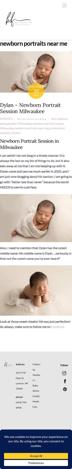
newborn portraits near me (31, 128)
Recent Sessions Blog (31, 118)
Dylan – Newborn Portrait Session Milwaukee (30, 108)
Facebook (58, 327)
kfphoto (6, 118)
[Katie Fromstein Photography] (19, 32)
